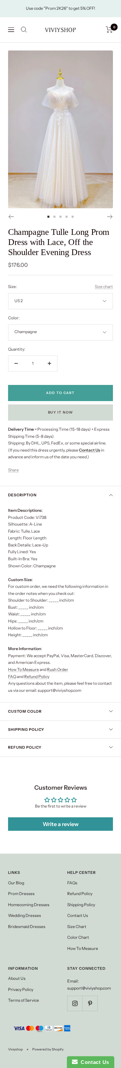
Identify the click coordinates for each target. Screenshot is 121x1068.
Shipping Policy (26, 729)
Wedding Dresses (24, 915)
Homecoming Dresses (28, 904)
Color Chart (78, 937)
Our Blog (16, 882)
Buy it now (60, 412)
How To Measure (23, 669)
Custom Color (25, 711)
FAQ (12, 676)
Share (13, 469)
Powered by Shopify (48, 1049)
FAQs (72, 882)
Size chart (104, 286)
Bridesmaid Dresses (26, 926)
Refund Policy (36, 676)
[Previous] (11, 216)
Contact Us (77, 915)
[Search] (24, 30)
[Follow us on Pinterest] (89, 1003)
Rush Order (57, 669)
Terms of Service (23, 1000)
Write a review (61, 824)
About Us (17, 978)
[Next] (110, 216)
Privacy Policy (20, 989)
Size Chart (76, 926)
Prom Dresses (21, 893)
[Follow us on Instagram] (74, 1003)
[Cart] (109, 29)
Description (22, 495)
